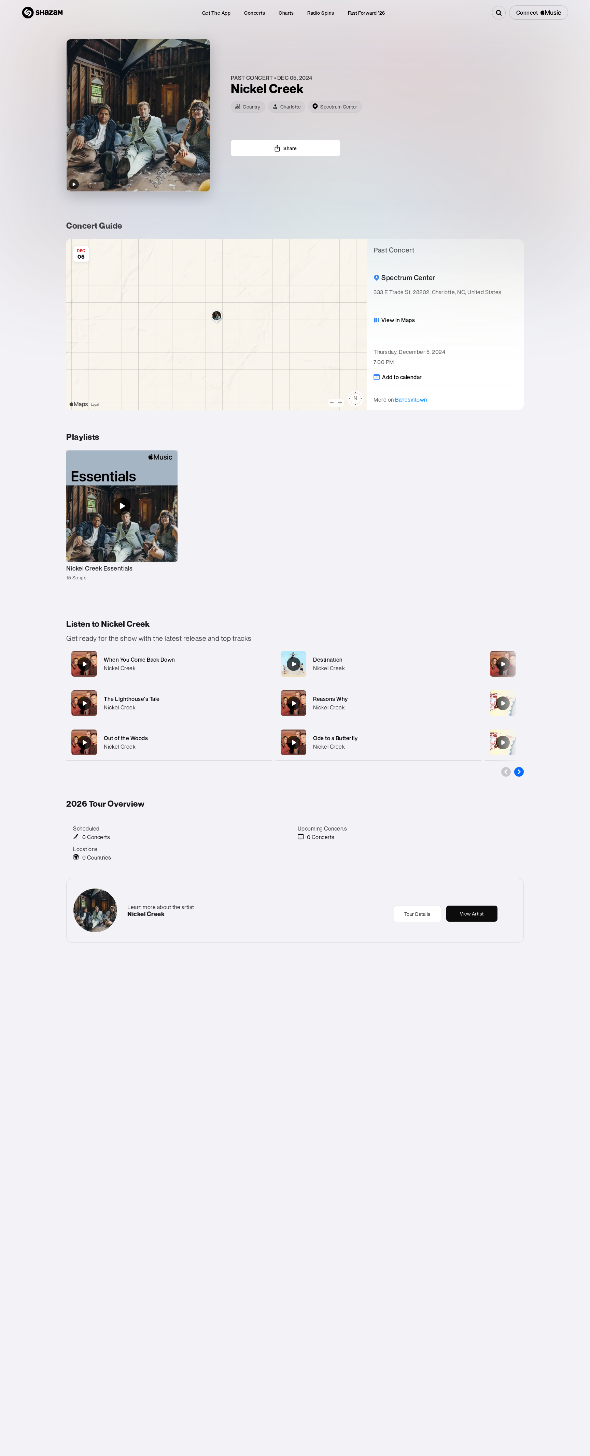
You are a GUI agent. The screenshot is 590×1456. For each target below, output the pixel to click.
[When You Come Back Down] (84, 664)
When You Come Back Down (139, 659)
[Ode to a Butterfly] (293, 742)
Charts (286, 13)
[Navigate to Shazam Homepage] (42, 12)
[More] (260, 664)
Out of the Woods (126, 738)
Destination (328, 659)
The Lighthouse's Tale (132, 698)
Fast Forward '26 (366, 13)
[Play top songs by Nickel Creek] (74, 184)
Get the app (216, 13)
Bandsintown (411, 399)
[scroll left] (506, 772)
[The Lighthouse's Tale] (84, 703)
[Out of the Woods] (84, 742)
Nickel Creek (120, 668)
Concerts (254, 13)
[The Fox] (503, 664)
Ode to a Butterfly (335, 738)
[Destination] (293, 664)
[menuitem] (216, 13)
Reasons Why (330, 698)
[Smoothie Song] (503, 703)
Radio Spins (320, 13)
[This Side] (503, 742)
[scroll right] (519, 772)
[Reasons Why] (293, 703)
